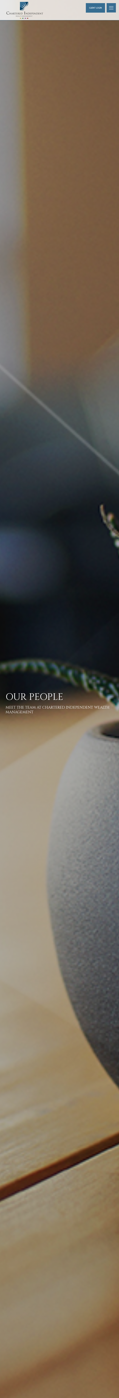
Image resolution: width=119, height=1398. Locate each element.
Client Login (95, 8)
